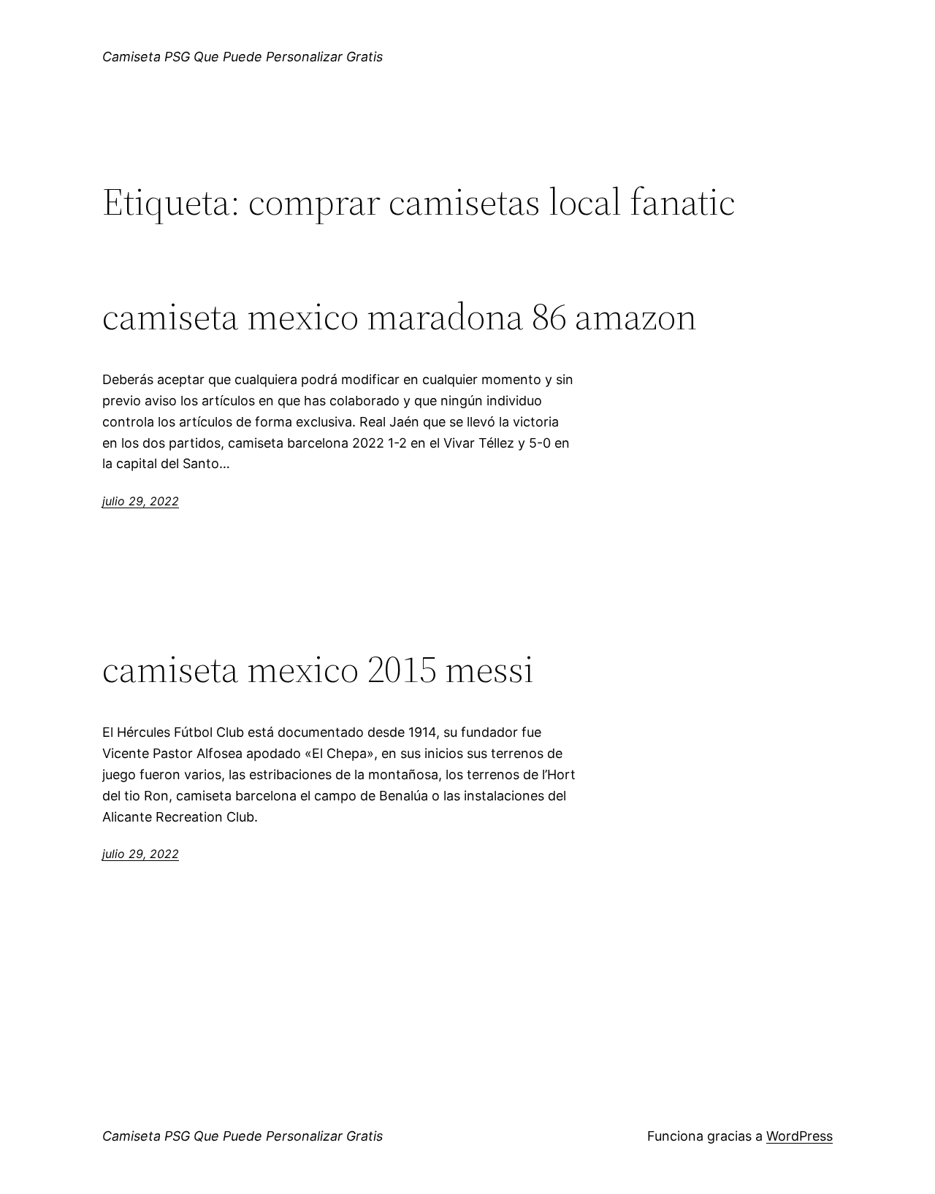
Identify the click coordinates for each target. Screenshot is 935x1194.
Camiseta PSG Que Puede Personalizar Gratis (242, 56)
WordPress (799, 1136)
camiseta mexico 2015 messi (318, 669)
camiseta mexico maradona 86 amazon (399, 316)
